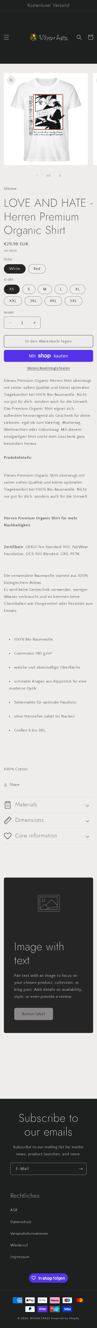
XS (11, 289)
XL (77, 289)
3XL (33, 301)
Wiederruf (19, 1245)
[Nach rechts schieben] (60, 175)
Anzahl (9, 312)
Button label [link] (33, 1014)
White (14, 269)
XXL (13, 301)
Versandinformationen (29, 1234)
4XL (53, 301)
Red (37, 269)
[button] (6, 37)
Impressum (19, 1257)
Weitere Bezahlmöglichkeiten (48, 368)
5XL (73, 301)
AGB (14, 1210)
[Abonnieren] (80, 1169)
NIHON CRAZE (40, 1318)
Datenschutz (21, 1222)
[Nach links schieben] (37, 175)
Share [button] (15, 785)
